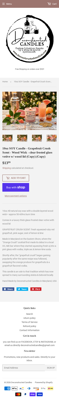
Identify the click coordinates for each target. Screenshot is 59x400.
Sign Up (51, 368)
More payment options (16, 196)
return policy (29, 318)
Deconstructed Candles (21, 382)
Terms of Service (29, 322)
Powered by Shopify (44, 382)
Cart (54, 4)
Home (5, 81)
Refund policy (29, 326)
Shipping (6, 168)
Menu (9, 4)
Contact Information (29, 330)
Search (29, 314)
